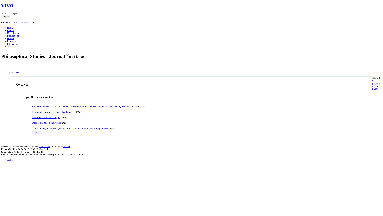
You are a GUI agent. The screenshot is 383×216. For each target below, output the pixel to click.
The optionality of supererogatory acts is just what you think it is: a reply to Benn (70, 128)
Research (11, 41)
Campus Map (28, 22)
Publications (13, 35)
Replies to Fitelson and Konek (46, 123)
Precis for (46, 117)
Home (9, 22)
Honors (10, 38)
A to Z (17, 22)
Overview (14, 72)
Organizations (13, 33)
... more (37, 132)
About (10, 46)
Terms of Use (44, 147)
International (13, 44)
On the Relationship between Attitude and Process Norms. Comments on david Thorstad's (85, 106)
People (10, 30)
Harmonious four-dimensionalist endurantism (53, 112)
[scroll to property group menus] (376, 88)
